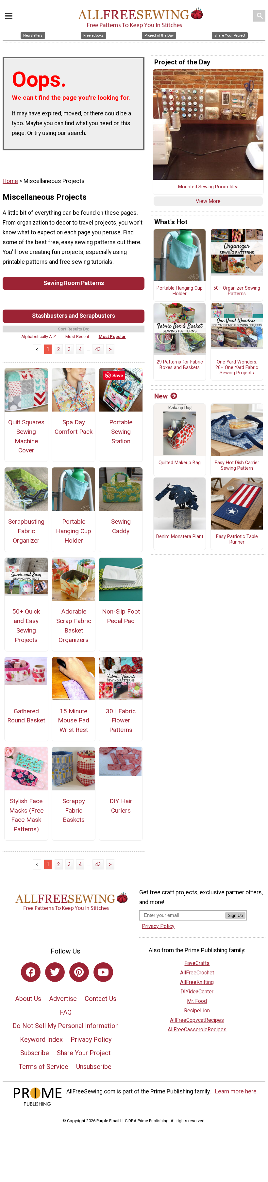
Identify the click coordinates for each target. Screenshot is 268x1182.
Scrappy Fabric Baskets (73, 810)
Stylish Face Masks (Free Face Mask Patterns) (26, 815)
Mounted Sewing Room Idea (208, 187)
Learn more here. (236, 1091)
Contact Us (100, 999)
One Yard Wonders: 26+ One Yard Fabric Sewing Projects (236, 368)
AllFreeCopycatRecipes (197, 1020)
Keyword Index (41, 1039)
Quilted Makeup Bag (180, 462)
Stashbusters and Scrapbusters (73, 315)
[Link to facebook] (31, 972)
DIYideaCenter (196, 991)
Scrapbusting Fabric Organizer (26, 531)
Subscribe (34, 1053)
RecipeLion (197, 1010)
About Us (28, 999)
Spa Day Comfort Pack (73, 426)
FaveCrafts (196, 963)
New (161, 396)
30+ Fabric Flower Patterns (121, 720)
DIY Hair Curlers (120, 805)
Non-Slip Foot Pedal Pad (121, 616)
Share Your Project (84, 1053)
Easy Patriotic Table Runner (237, 539)
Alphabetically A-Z (38, 336)
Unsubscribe (93, 1067)
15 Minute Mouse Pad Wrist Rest (73, 720)
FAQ (66, 1012)
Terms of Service (43, 1067)
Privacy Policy (91, 1039)
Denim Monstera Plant (179, 536)
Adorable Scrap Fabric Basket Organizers (73, 625)
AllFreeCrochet (197, 973)
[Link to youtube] (103, 972)
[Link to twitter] (55, 972)
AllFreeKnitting (197, 982)
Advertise (63, 999)
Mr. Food (197, 1001)
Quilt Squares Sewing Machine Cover (26, 436)
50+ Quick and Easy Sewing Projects (26, 625)
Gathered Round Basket (26, 715)
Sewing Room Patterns (73, 283)
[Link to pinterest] (79, 972)
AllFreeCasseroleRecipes (197, 1029)
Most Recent (77, 336)
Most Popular (112, 336)
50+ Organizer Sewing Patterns (236, 291)
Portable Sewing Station (120, 431)
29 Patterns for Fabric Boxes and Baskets (180, 365)
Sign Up (235, 915)
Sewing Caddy (121, 526)
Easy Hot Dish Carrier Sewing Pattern (237, 465)
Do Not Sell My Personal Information (65, 1026)
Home (10, 181)
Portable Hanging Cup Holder (73, 531)
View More (208, 201)
